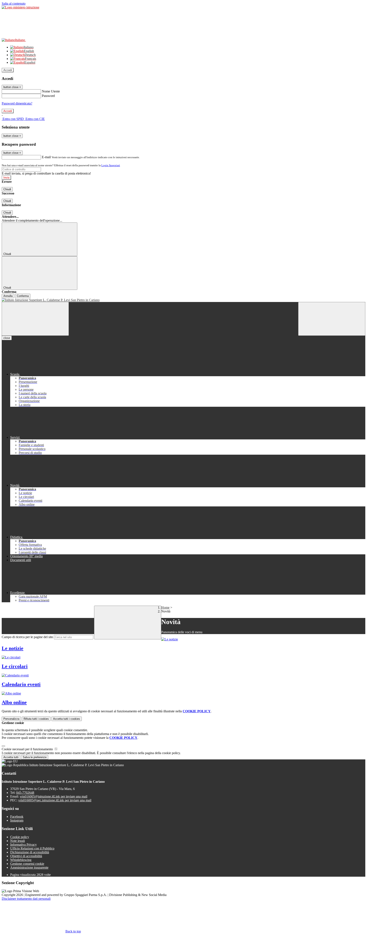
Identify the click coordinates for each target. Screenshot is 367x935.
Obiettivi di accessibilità (26, 856)
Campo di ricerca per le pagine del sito (27, 637)
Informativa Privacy (23, 844)
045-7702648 (25, 792)
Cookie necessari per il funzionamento (28, 749)
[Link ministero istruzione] (20, 7)
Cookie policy (19, 837)
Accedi (7, 70)
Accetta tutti (66, 718)
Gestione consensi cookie (27, 863)
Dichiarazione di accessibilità (29, 852)
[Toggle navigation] (35, 319)
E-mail (46, 157)
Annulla (8, 296)
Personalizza (11, 718)
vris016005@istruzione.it (53, 796)
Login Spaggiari (110, 165)
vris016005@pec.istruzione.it (54, 800)
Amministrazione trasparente (29, 867)
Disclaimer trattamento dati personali (26, 898)
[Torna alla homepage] (183, 300)
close (6, 338)
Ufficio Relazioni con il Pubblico (32, 848)
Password (48, 96)
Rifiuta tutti (36, 718)
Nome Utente (51, 91)
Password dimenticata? (17, 103)
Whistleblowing (20, 860)
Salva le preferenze (35, 757)
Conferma (23, 296)
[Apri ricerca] (331, 319)
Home (165, 607)
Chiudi (7, 189)
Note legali (17, 841)
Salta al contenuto (13, 3)
